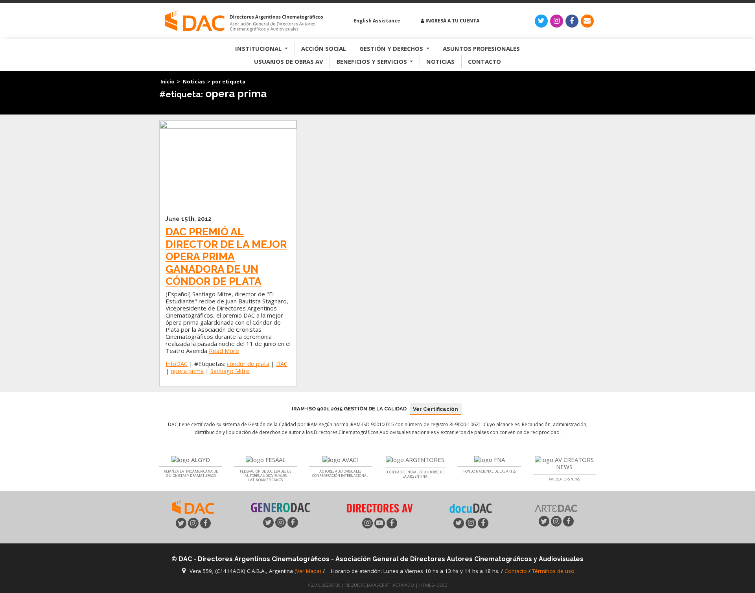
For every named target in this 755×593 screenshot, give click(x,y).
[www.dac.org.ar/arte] (556, 507)
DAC (281, 364)
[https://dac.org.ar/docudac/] (470, 507)
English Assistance (376, 20)
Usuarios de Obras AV (288, 61)
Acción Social (323, 48)
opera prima (187, 371)
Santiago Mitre (230, 371)
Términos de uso (553, 571)
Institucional (259, 48)
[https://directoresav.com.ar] (379, 507)
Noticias (440, 61)
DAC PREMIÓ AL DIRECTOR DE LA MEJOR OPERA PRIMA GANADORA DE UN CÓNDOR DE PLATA (226, 256)
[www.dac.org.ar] (193, 506)
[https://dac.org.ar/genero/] (280, 507)
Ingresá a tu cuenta (451, 20)
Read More (224, 351)
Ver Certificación (435, 409)
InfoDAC (177, 364)
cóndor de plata (248, 364)
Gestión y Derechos (392, 48)
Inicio (167, 81)
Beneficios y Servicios (373, 61)
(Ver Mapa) (309, 571)
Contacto (484, 61)
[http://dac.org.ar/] (243, 21)
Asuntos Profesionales (481, 48)
